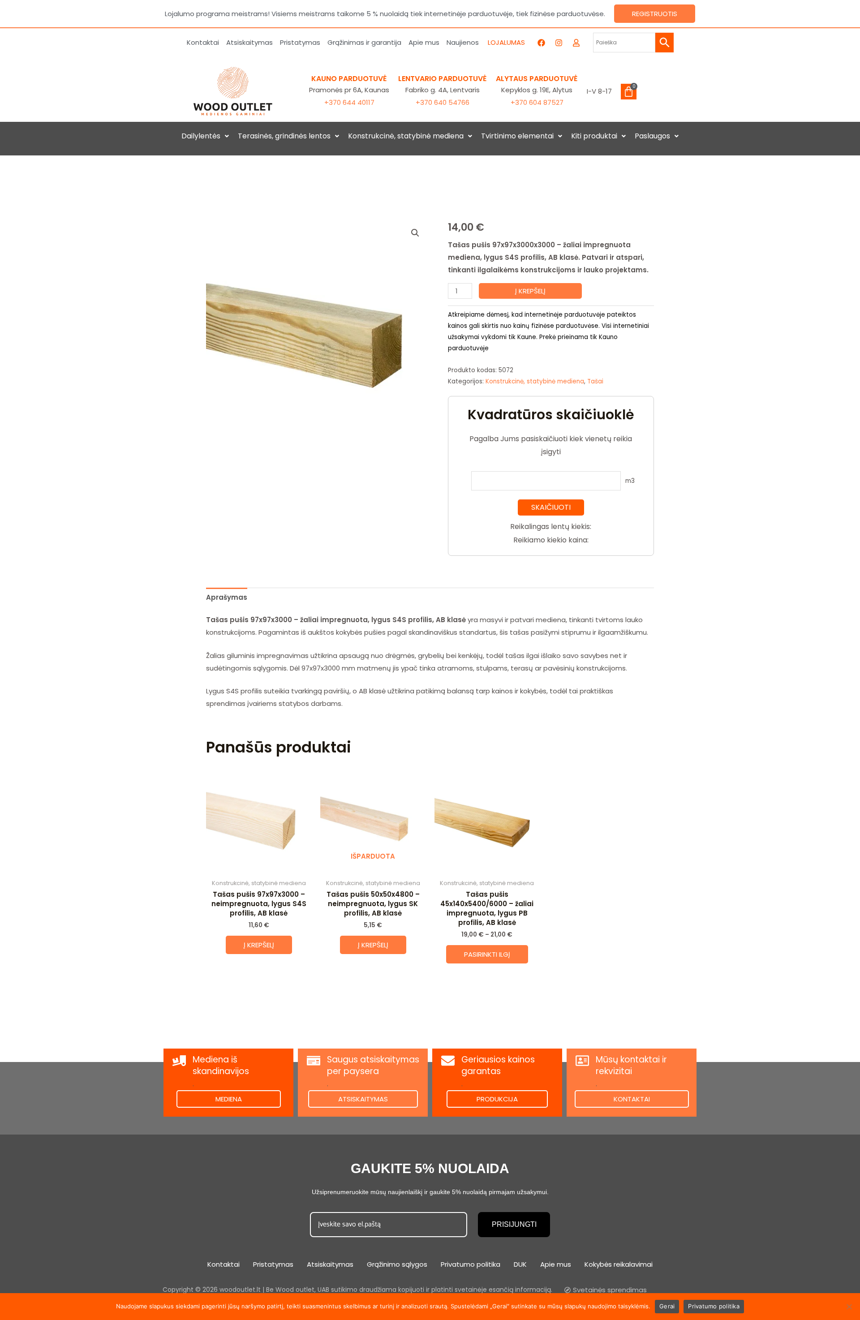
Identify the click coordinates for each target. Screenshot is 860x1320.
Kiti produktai (594, 136)
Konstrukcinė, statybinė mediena (406, 136)
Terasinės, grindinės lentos (284, 136)
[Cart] (628, 91)
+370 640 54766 (442, 102)
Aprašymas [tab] (226, 597)
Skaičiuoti (551, 507)
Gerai (667, 1306)
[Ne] (848, 1306)
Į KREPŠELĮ (530, 291)
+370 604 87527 (537, 102)
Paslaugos (652, 136)
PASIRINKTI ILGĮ (487, 954)
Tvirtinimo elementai (517, 136)
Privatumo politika (714, 1306)
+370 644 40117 (349, 102)
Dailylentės (200, 136)
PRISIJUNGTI (514, 1224)
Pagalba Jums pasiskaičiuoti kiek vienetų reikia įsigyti (550, 445)
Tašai (595, 381)
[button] (205, 136)
